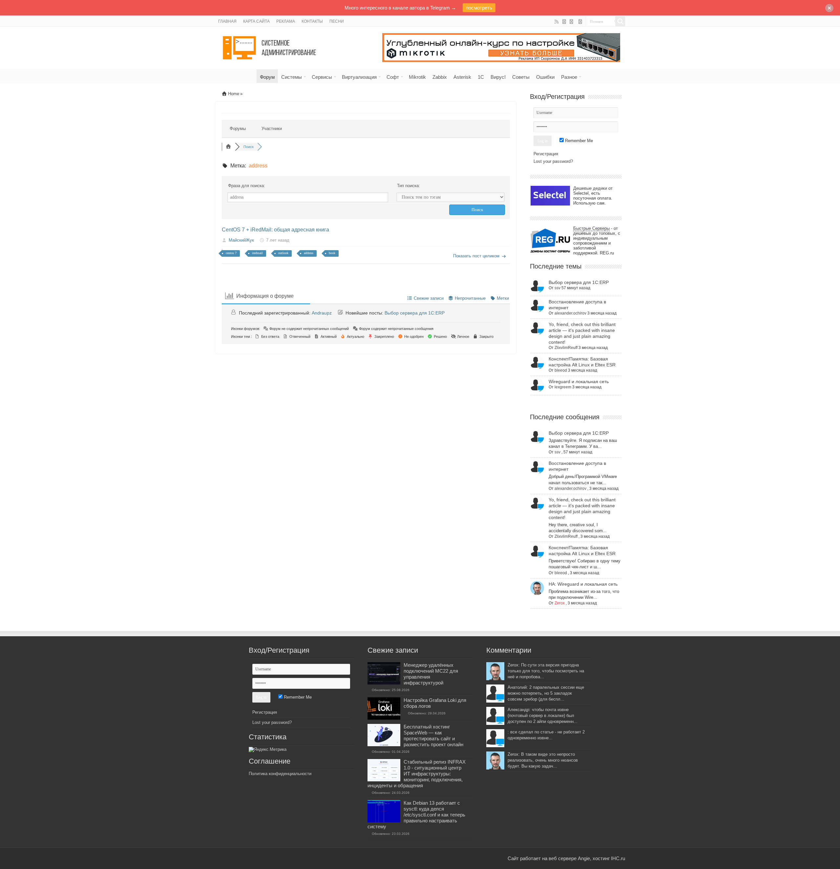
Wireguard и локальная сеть (579, 381)
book (332, 253)
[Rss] (557, 22)
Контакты (312, 21)
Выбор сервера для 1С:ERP (415, 312)
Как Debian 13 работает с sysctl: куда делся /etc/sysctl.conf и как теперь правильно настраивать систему (416, 814)
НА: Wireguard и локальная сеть (583, 584)
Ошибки (545, 77)
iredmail (257, 253)
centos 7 (231, 253)
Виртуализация (359, 77)
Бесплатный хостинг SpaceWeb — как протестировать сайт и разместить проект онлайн (433, 735)
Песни (336, 21)
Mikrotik (417, 77)
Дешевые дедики (590, 188)
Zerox (560, 603)
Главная (227, 21)
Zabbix (439, 77)
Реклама (285, 21)
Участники (272, 128)
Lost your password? (553, 161)
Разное (569, 77)
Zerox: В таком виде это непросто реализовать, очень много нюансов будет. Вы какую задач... (543, 760)
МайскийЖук (241, 240)
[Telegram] (580, 22)
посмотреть (479, 8)
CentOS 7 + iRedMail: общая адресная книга (275, 229)
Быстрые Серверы (591, 228)
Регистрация (546, 153)
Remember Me (578, 140)
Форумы (238, 128)
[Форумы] (228, 147)
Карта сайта (256, 21)
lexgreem (563, 387)
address (308, 253)
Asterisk (462, 77)
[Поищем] (620, 21)
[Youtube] (564, 22)
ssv (557, 288)
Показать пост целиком (476, 255)
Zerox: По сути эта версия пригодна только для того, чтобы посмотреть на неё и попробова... (546, 671)
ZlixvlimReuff (566, 347)
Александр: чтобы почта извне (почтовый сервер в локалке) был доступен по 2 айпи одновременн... (543, 715)
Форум (267, 77)
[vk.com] (572, 22)
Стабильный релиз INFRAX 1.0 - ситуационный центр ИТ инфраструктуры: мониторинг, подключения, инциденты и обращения (417, 773)
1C (481, 77)
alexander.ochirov (570, 313)
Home (233, 93)
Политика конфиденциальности (280, 773)
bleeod (561, 370)
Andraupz (322, 312)
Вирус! (498, 77)
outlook (283, 253)
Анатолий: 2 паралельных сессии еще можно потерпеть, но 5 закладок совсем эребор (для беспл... (546, 693)
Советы (521, 77)
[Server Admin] (270, 46)
